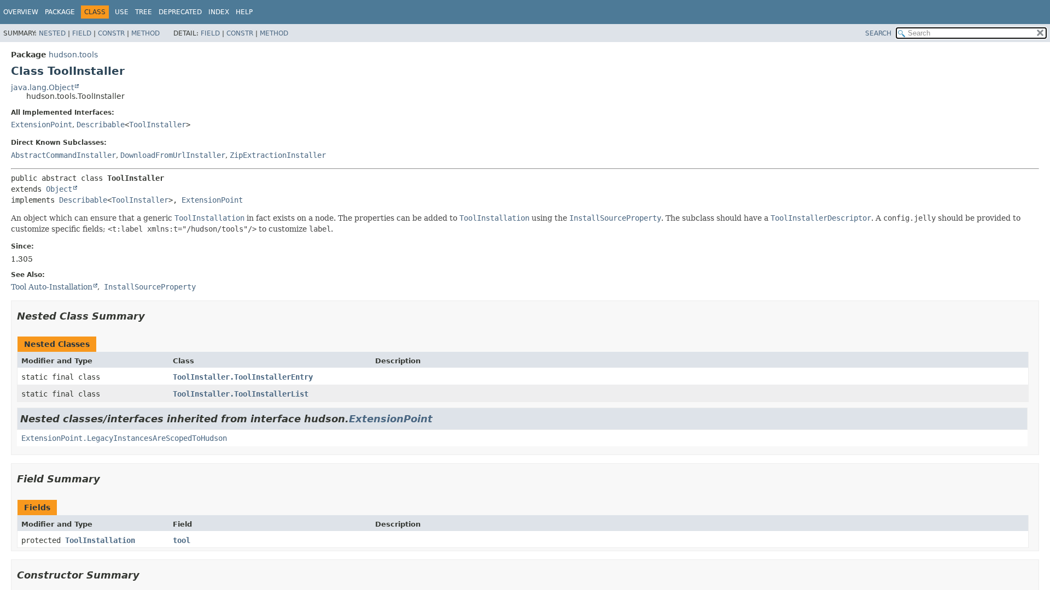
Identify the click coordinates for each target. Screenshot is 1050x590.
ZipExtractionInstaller (278, 155)
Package (60, 12)
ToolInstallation (100, 540)
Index (218, 12)
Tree (143, 12)
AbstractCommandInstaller (63, 155)
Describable (101, 124)
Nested (52, 33)
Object (59, 189)
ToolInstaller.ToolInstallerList (240, 394)
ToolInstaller (157, 124)
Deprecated (180, 12)
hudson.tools (73, 54)
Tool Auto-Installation (51, 286)
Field (81, 33)
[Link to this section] (152, 316)
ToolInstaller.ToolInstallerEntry (243, 377)
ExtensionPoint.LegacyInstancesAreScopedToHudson (124, 438)
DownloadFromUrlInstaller (172, 155)
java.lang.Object (42, 87)
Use (122, 12)
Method (145, 33)
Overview (20, 12)
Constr (111, 33)
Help (244, 12)
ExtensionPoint (41, 124)
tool (181, 540)
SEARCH (878, 33)
